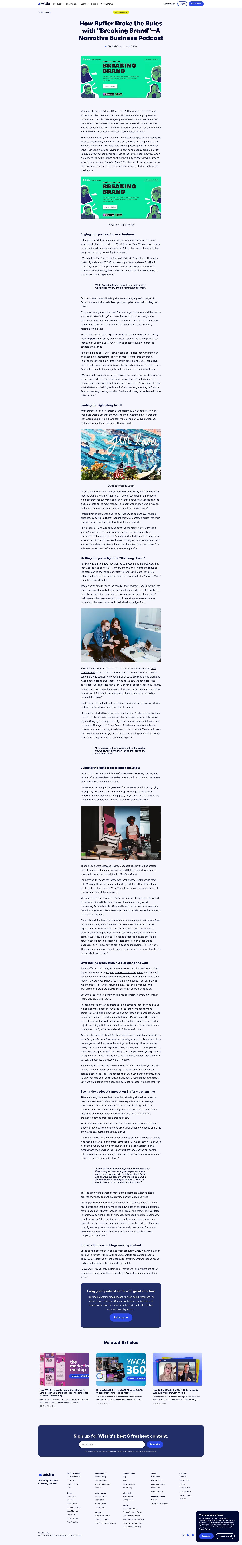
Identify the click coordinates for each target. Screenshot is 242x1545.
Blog (124, 1477)
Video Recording (100, 1496)
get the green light (129, 576)
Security (154, 1500)
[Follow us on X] (183, 1535)
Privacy (71, 1535)
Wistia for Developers (102, 1516)
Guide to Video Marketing (132, 1527)
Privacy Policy (129, 1451)
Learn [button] (83, 4)
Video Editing (99, 1500)
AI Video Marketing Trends (132, 1512)
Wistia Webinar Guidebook (132, 1516)
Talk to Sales (169, 4)
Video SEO (98, 1488)
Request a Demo (72, 1484)
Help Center (155, 1477)
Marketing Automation (102, 1484)
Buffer (127, 111)
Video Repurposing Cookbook (133, 1519)
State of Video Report (130, 1508)
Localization (71, 1515)
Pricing (94, 4)
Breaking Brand (113, 162)
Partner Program (185, 1495)
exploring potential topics (108, 1259)
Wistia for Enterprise (102, 1519)
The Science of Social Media (130, 244)
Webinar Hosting (100, 1477)
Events (125, 1480)
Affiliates (182, 1499)
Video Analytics (72, 1522)
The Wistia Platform (73, 1477)
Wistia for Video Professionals (105, 1523)
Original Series (128, 1500)
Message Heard (110, 866)
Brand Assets (184, 1480)
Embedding (70, 1500)
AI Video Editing (100, 1504)
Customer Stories (121, 12)
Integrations (72, 4)
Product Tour (71, 1480)
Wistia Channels (72, 1511)
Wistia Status (155, 1488)
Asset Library (127, 1488)
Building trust (101, 684)
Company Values (185, 1488)
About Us (182, 1477)
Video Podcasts (72, 1518)
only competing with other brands (121, 360)
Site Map (65, 1535)
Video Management (73, 1507)
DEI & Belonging (185, 1491)
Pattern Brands (136, 131)
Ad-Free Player (72, 1504)
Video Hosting (71, 1496)
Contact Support (157, 1491)
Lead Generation (101, 1480)
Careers (182, 1484)
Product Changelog (158, 1484)
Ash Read (92, 111)
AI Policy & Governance (159, 1504)
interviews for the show (122, 880)
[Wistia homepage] (44, 3)
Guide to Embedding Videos (132, 1523)
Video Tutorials (128, 1496)
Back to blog (44, 12)
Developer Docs (157, 1480)
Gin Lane (125, 115)
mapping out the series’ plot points (124, 972)
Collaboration (99, 1507)
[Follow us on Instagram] (193, 1535)
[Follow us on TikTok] (188, 1535)
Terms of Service (117, 1451)
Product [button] (57, 4)
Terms (80, 1535)
